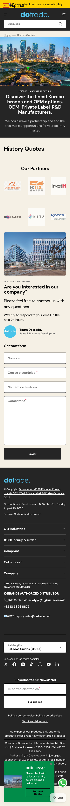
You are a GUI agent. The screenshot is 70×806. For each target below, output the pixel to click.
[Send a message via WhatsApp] (62, 783)
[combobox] (35, 24)
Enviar (32, 454)
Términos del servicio (35, 721)
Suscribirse (35, 702)
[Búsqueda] (61, 24)
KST (52, 504)
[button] (5, 14)
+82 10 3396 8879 (16, 607)
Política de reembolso (21, 715)
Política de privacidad (49, 715)
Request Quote (38, 793)
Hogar (7, 35)
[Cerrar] (51, 764)
